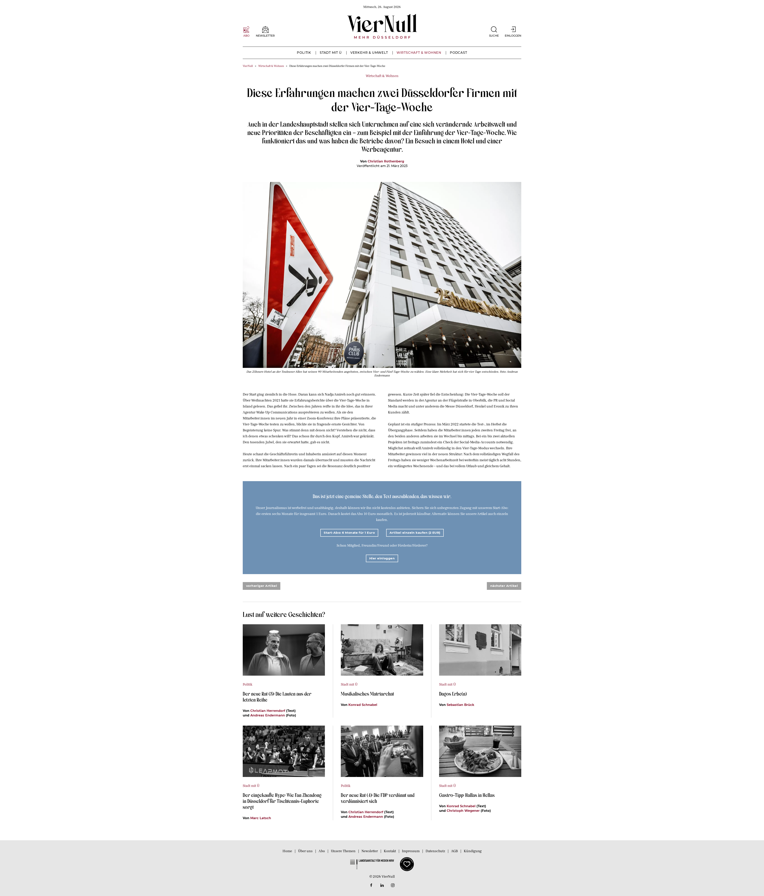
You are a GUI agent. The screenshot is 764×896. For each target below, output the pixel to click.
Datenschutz (435, 851)
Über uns (305, 851)
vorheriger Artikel (261, 586)
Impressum (411, 851)
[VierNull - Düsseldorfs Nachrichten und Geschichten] (382, 26)
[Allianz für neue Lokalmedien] (407, 864)
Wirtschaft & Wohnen (419, 53)
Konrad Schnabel (362, 705)
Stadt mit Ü (331, 53)
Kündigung (473, 851)
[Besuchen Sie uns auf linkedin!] (382, 885)
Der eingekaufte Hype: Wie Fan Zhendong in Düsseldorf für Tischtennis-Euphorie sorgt (282, 801)
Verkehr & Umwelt (369, 53)
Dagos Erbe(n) (453, 694)
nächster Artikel (504, 586)
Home (287, 851)
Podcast (458, 53)
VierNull (248, 66)
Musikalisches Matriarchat (367, 694)
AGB (454, 851)
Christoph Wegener (463, 811)
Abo (322, 851)
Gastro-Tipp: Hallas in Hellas (467, 795)
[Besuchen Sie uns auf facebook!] (371, 885)
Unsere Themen (343, 851)
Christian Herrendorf (267, 711)
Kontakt (390, 851)
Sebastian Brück (460, 705)
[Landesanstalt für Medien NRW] (372, 864)
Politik (304, 53)
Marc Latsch (260, 818)
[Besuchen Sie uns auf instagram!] (393, 885)
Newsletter (370, 851)
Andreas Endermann (267, 715)
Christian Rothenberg (386, 161)
